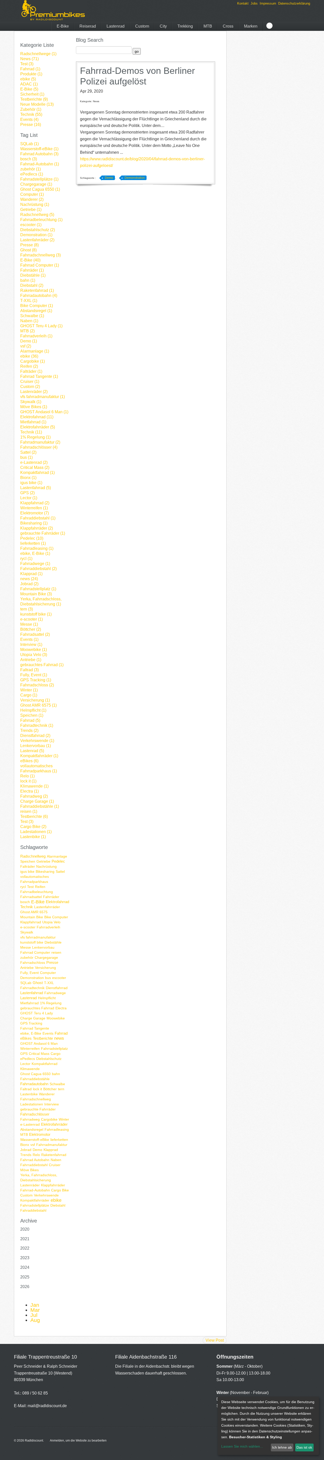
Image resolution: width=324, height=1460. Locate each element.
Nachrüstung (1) (34, 204)
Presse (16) (30, 124)
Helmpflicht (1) (33, 710)
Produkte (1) (31, 74)
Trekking (185, 26)
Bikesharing (45, 871)
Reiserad (87, 26)
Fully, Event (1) (33, 675)
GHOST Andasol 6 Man (39, 1043)
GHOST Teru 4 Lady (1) (41, 326)
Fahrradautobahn (34, 1084)
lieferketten (59, 1140)
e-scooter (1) (31, 619)
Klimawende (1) (34, 786)
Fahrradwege (55, 993)
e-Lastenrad (30, 1124)
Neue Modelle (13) (37, 104)
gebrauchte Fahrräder (38, 1109)
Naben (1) (29, 321)
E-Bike (63, 26)
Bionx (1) (28, 477)
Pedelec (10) (31, 538)
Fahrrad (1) (30, 69)
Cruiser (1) (29, 381)
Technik (26, 907)
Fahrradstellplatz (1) (38, 589)
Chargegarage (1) (36, 184)
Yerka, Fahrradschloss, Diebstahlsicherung (38, 1177)
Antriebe (27, 968)
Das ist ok (304, 1447)
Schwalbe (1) (32, 316)
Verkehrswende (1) (37, 740)
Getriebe (43, 861)
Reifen (40, 887)
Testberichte (43, 1038)
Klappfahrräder (53, 1185)
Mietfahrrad (29, 1003)
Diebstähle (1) (33, 275)
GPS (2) (27, 493)
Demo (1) (28, 341)
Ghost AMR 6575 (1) (38, 705)
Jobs (254, 3)
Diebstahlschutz (49, 1059)
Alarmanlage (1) (34, 351)
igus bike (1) (31, 483)
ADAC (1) (29, 84)
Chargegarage (46, 957)
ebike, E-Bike (30, 1033)
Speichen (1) (31, 715)
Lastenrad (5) (32, 751)
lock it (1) (28, 781)
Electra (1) (29, 791)
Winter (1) (29, 690)
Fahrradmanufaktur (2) (40, 442)
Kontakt (243, 3)
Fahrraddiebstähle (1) (39, 806)
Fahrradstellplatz (54, 1049)
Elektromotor (39, 1134)
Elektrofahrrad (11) (36, 417)
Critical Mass (39, 1054)
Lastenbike (29, 1094)
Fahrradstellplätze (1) (39, 179)
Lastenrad (116, 26)
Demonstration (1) (36, 235)
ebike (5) (28, 79)
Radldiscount (34, 1440)
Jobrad (25, 1150)
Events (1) (29, 639)
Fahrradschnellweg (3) (40, 255)
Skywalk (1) (30, 402)
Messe (25, 947)
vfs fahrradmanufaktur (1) (42, 397)
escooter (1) (31, 225)
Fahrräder (51, 897)
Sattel (60, 871)
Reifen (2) (29, 366)
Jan (34, 1305)
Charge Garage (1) (37, 801)
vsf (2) (25, 346)
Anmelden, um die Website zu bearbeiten (78, 1440)
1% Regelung (51, 1003)
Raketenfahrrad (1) (37, 290)
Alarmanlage (57, 856)
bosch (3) (28, 159)
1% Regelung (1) (35, 437)
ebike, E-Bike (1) (35, 553)
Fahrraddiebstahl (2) (38, 568)
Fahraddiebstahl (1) (37, 518)
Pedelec (58, 861)
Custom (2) (30, 386)
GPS (24, 1054)
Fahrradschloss (32, 963)
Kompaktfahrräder (34, 1200)
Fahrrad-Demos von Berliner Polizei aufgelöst (137, 76)
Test (30, 887)
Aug (35, 1320)
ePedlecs (27, 1059)
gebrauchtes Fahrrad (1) (42, 665)
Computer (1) (32, 194)
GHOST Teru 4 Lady (36, 1013)
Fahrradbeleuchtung (36, 892)
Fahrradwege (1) (35, 563)
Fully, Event (29, 973)
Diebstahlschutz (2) (37, 230)
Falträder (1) (31, 371)
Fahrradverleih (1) (36, 336)
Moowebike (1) (33, 649)
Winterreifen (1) (34, 508)
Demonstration (32, 978)
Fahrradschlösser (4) (38, 447)
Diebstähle (53, 942)
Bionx (24, 1145)
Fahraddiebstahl (33, 1210)
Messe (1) (29, 624)
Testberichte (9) (34, 99)
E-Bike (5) (29, 89)
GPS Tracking (31, 1023)
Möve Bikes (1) (33, 407)
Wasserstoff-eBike (34, 1140)
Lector (25, 1064)
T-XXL (49, 983)
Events (48, 1033)
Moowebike (56, 1018)
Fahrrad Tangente (34, 1028)
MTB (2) (27, 331)
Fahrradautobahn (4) (38, 295)
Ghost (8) (28, 250)
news (59, 1038)
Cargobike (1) (32, 361)
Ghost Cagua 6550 (35, 1074)
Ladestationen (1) (36, 832)
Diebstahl (57, 1205)
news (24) (29, 579)
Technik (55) (31, 114)
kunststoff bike (31, 942)
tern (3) (26, 609)
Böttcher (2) (30, 629)
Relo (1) (27, 776)
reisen (56, 952)
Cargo (55, 1054)
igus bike (27, 871)
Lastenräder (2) (34, 391)
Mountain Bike (31, 917)
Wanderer (47, 1094)
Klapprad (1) (31, 574)
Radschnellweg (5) (37, 214)
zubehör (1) (30, 169)
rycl (23, 887)
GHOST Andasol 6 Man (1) (44, 412)
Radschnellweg (33, 856)
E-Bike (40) (30, 260)
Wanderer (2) (32, 199)
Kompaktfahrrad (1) (37, 472)
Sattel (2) (28, 452)
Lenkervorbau (43, 947)
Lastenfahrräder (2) (37, 240)
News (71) (29, 59)
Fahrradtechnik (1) (36, 725)
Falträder (27, 866)
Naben (56, 1160)
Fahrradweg (30, 1119)
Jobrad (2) (29, 584)
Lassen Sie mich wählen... (242, 1446)
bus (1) (26, 457)
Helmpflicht (47, 998)
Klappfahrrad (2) (34, 503)
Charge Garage (32, 1018)
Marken (250, 26)
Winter (64, 1119)
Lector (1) (28, 498)
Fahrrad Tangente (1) (39, 376)
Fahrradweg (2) (34, 796)
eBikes (26, 1038)
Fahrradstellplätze (34, 1205)
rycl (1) (26, 558)
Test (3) (26, 64)
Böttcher (50, 1089)
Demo (37, 1150)
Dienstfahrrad (57, 988)
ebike (56, 1200)
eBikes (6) (29, 761)
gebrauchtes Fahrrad (37, 1008)
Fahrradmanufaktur (51, 1145)
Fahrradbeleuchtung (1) (41, 219)
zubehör (26, 957)
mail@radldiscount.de (47, 1406)
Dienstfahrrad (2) (35, 735)
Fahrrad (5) (30, 720)
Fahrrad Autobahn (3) (39, 154)
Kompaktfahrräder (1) (39, 756)
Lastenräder (30, 1185)
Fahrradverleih (48, 927)
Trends (25, 1155)
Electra (61, 1008)
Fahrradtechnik (32, 988)
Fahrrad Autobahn (34, 1160)
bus (48, 978)
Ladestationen (31, 1104)
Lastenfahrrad (31, 993)
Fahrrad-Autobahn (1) (39, 164)
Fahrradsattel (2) (35, 634)
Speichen (27, 861)
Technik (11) (31, 432)
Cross (228, 26)
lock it (37, 1089)
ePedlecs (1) (31, 174)
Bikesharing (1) (34, 523)
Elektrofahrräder (54, 1124)
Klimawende (30, 1069)
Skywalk (26, 932)
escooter (59, 978)
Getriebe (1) (31, 209)
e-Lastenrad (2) (34, 462)
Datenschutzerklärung (294, 3)
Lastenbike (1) (33, 837)
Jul (33, 1315)
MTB (208, 26)
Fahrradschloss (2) (37, 685)
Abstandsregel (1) (36, 311)
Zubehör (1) (30, 109)
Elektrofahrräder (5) (37, 427)
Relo (36, 1155)
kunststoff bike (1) (36, 614)
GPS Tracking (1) (35, 680)
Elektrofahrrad (57, 902)
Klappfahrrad (30, 922)
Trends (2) (29, 730)
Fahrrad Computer (35, 952)
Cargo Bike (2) (33, 826)
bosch (25, 902)
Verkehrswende (46, 1195)
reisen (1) (28, 811)
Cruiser (54, 1165)
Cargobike (49, 1119)
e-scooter (27, 927)
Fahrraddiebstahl (34, 1165)
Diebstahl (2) (31, 285)
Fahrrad (61, 1033)
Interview (51, 1104)
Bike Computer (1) (36, 305)
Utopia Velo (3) (33, 654)
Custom (142, 26)
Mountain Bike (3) (36, 594)
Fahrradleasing (57, 1129)
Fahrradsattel (31, 897)
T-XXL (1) (28, 300)
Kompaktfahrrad (44, 1064)
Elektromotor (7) (34, 513)
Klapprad (51, 1150)
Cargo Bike (60, 1190)
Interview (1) (31, 644)
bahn (56, 1074)
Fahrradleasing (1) (36, 548)
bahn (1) (27, 280)
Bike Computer (56, 917)
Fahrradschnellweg (35, 1099)
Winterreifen (30, 1049)
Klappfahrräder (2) (36, 528)
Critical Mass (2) (34, 467)
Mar (35, 1310)
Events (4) (29, 119)
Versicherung (45, 968)
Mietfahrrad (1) (33, 422)
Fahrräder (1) (32, 270)
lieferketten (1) (33, 543)
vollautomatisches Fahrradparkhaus (34, 879)
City (163, 26)
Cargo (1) (28, 695)
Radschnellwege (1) (38, 54)
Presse (52, 962)
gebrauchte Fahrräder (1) (42, 533)
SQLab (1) (29, 144)
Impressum (268, 3)
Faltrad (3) (29, 670)
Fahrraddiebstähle (35, 1079)
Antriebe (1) (30, 660)
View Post (215, 1340)
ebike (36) (29, 356)
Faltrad (26, 1089)
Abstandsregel (31, 1129)
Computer (48, 973)
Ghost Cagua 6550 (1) (40, 189)
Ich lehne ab (282, 1447)
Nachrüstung (46, 866)
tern (61, 1089)
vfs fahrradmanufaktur (38, 937)
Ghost (38, 982)
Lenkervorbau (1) (35, 746)
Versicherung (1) (35, 700)
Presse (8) (29, 245)
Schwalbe (57, 1084)
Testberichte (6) (34, 816)
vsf (32, 1145)
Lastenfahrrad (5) (35, 488)
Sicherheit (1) (32, 94)
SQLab (25, 983)
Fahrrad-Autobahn (35, 1190)
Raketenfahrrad (53, 1155)
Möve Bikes (29, 1170)
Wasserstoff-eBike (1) (39, 149)
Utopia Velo (51, 922)
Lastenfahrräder (47, 907)
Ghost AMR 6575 (34, 912)
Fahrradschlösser (34, 1114)
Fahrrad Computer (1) (39, 265)
